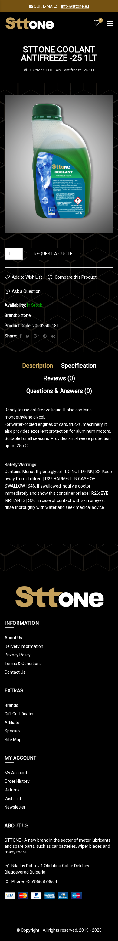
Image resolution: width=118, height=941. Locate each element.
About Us (13, 637)
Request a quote (53, 253)
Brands (11, 705)
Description (37, 365)
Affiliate (12, 722)
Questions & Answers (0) (59, 391)
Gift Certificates (19, 713)
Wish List (13, 798)
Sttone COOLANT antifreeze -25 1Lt (63, 70)
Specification (78, 365)
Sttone (24, 315)
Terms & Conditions (23, 663)
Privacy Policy (18, 654)
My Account (16, 772)
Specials (13, 731)
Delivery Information (24, 646)
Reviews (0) (59, 378)
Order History (17, 781)
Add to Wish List (27, 277)
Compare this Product (76, 277)
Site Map (13, 739)
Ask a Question (26, 291)
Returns (12, 790)
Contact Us (15, 672)
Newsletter (15, 807)
